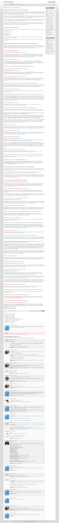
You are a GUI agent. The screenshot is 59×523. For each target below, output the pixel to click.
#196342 (11, 390)
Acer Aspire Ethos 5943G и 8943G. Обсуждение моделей (31, 22)
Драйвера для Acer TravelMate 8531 (50, 28)
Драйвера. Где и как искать (35, 127)
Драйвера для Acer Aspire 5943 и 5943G (10, 314)
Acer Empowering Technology (11, 304)
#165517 (11, 349)
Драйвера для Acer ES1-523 (49, 18)
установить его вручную (25, 265)
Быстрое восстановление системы (50, 45)
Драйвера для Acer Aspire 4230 (49, 12)
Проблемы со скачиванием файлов (14, 17)
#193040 (11, 478)
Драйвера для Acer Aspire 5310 (49, 24)
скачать (8, 33)
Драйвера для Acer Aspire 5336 (49, 25)
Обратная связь (33, 521)
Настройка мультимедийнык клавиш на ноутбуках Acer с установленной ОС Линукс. (50, 52)
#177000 (11, 375)
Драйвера (13, 4)
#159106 (11, 370)
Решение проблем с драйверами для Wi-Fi (26, 226)
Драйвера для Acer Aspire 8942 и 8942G (10, 315)
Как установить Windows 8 (10, 170)
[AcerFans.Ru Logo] (8, 2)
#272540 (11, 505)
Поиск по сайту (26, 521)
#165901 (11, 440)
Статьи (9, 4)
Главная (5, 4)
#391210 (11, 489)
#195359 (11, 497)
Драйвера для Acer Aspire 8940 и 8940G (10, 317)
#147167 (11, 398)
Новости (20, 4)
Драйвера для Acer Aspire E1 (49, 17)
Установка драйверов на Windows (37, 19)
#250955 (11, 339)
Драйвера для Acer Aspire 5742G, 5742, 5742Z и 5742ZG (12, 318)
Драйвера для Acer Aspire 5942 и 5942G (10, 316)
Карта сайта (29, 521)
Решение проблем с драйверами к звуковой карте (33, 86)
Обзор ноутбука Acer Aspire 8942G (14, 445)
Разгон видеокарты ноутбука (49, 46)
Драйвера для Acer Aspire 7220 (49, 16)
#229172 (11, 431)
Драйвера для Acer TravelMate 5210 (50, 15)
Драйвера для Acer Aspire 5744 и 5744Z (10, 322)
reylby (7, 363)
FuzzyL (7, 370)
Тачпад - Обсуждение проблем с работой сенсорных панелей (36, 110)
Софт (16, 4)
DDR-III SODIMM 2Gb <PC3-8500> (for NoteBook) (16, 358)
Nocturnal (7, 431)
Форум (24, 4)
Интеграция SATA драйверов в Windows (30, 47)
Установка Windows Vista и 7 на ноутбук (32, 169)
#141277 (11, 473)
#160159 (11, 422)
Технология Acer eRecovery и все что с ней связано (31, 162)
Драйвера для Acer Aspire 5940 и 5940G (10, 321)
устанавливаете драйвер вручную (8, 91)
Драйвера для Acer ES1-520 (49, 19)
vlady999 (7, 325)
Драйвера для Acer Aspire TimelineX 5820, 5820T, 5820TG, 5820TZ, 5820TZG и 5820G (50, 30)
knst (7, 414)
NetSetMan (21, 163)
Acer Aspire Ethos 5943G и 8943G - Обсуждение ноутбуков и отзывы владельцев (19, 337)
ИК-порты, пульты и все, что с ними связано (20, 266)
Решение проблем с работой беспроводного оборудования (19, 227)
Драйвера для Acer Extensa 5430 (49, 26)
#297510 (11, 465)
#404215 (11, 383)
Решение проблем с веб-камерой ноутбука (25, 140)
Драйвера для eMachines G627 (49, 27)
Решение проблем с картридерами (20, 232)
